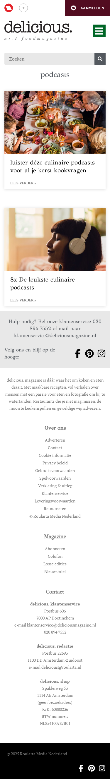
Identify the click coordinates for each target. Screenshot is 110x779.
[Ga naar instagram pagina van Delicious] (100, 353)
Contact (55, 447)
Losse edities (55, 564)
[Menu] (99, 31)
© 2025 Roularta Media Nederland (37, 753)
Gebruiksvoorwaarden (55, 470)
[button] (87, 8)
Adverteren (55, 440)
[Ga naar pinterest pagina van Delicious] (88, 353)
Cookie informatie (55, 455)
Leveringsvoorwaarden (55, 501)
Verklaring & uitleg (55, 485)
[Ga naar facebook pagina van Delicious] (76, 353)
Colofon (55, 556)
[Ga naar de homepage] (38, 26)
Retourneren (55, 508)
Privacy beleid (55, 463)
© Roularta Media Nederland (55, 516)
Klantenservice (55, 493)
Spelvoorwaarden (55, 478)
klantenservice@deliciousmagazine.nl (55, 335)
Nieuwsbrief (55, 571)
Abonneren (55, 548)
